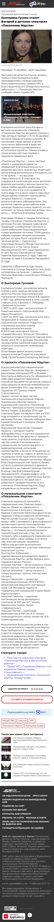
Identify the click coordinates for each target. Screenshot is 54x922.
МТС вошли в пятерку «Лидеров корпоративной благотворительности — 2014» (31, 740)
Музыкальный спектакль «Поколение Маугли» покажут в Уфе (27, 676)
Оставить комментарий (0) (27, 699)
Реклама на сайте (13, 817)
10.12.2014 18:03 (8, 11)
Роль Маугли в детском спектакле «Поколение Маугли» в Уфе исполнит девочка (25, 661)
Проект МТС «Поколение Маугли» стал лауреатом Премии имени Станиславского (27, 669)
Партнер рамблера (26, 908)
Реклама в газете (36, 817)
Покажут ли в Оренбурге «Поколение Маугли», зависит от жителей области (29, 757)
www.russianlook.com (12, 65)
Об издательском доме (16, 795)
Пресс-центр (40, 795)
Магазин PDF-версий (14, 810)
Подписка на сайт (13, 806)
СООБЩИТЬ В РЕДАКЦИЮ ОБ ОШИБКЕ (23, 828)
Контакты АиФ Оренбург (16, 814)
